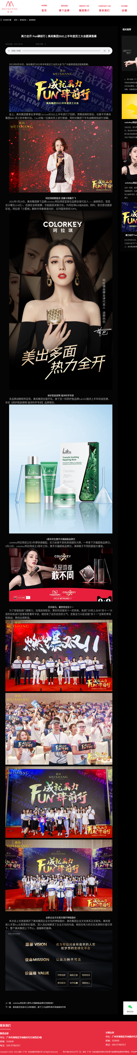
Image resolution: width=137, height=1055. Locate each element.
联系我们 (104, 10)
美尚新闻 (32, 20)
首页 (44, 10)
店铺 (124, 10)
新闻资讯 (23, 20)
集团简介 (84, 10)
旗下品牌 (64, 10)
